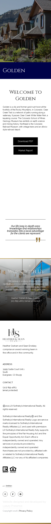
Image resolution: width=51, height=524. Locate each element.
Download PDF (25, 141)
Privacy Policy (26, 511)
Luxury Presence (12, 505)
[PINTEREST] (20, 494)
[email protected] (32, 301)
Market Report (25, 150)
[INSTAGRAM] (5, 494)
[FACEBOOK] (12, 494)
